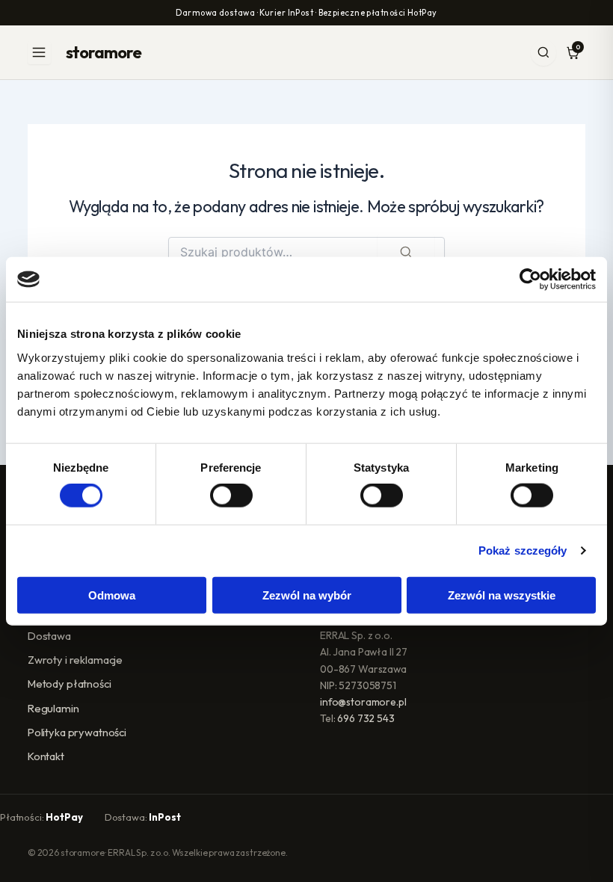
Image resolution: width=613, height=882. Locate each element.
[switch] (231, 496)
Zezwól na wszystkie (501, 594)
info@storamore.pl (363, 702)
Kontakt (46, 756)
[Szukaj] (544, 53)
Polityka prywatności (77, 732)
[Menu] (39, 52)
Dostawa (49, 636)
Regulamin (53, 708)
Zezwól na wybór (306, 594)
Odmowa (111, 594)
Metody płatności (69, 683)
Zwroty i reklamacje (75, 660)
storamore (103, 52)
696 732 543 (365, 718)
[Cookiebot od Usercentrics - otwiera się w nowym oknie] (530, 279)
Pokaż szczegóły (522, 550)
